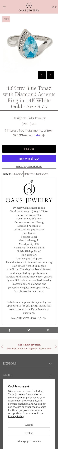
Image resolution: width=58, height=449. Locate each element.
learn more (45, 348)
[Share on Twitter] (28, 330)
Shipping (18, 173)
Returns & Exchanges (36, 173)
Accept (29, 424)
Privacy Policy (16, 416)
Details (7, 173)
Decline (29, 432)
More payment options (29, 166)
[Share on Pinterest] (48, 330)
